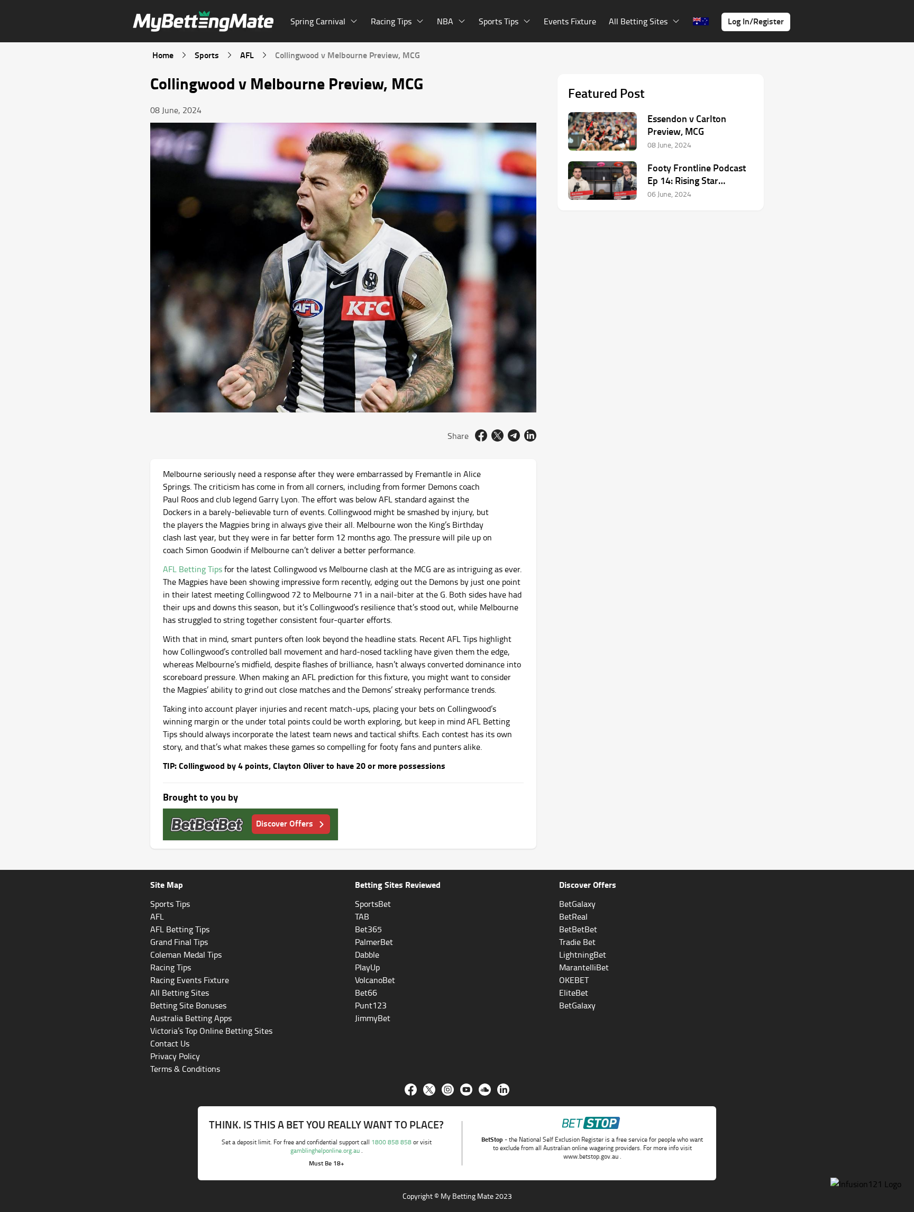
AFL (247, 55)
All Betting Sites (179, 992)
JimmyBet (372, 1018)
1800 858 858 (392, 1141)
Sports (207, 55)
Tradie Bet (577, 942)
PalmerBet (374, 942)
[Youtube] (466, 1090)
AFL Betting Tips (192, 569)
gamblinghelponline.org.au (325, 1150)
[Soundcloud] (485, 1090)
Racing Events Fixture (189, 980)
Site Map (166, 884)
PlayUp (367, 967)
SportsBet (373, 904)
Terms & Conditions (185, 1069)
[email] (514, 435)
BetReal (573, 916)
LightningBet (582, 954)
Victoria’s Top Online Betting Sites (211, 1030)
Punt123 (371, 1005)
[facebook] (481, 435)
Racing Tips (170, 967)
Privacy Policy (175, 1056)
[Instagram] (448, 1090)
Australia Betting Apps (191, 1018)
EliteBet (573, 992)
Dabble (367, 954)
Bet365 (368, 929)
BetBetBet (578, 929)
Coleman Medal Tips (186, 954)
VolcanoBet (375, 980)
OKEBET (574, 980)
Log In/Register (756, 21)
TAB (362, 916)
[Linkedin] (503, 1090)
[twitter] (497, 435)
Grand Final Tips (179, 942)
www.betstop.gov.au (591, 1156)
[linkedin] (530, 435)
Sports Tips (170, 904)
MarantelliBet (584, 967)
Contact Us (169, 1043)
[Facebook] (411, 1090)
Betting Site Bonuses (188, 1005)
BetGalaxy (577, 904)
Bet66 (366, 992)
